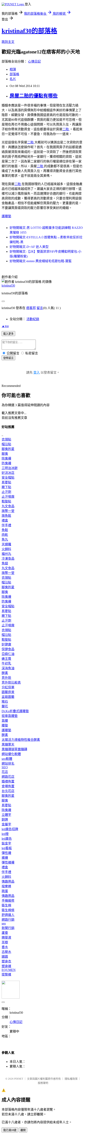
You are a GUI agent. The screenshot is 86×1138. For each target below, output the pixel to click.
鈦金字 (6, 843)
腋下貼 (6, 487)
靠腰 (5, 720)
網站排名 (8, 763)
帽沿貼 (6, 444)
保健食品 (8, 649)
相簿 (13, 69)
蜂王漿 (6, 658)
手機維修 (8, 900)
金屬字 (6, 824)
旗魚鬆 (6, 515)
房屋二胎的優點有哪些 (34, 95)
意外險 (6, 677)
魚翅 (5, 563)
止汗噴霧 (8, 496)
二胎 (66, 129)
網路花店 (8, 776)
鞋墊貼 (6, 501)
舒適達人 (8, 915)
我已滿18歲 (9, 1130)
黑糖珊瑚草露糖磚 (14, 749)
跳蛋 (5, 891)
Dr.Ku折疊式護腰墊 (15, 711)
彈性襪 (6, 853)
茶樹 (5, 942)
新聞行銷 (8, 928)
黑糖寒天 (8, 744)
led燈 (5, 834)
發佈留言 (8, 357)
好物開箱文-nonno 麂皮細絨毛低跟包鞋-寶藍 (41, 261)
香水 (5, 947)
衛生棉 (6, 905)
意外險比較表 (11, 682)
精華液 (6, 937)
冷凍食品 (8, 558)
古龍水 (6, 951)
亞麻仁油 (8, 654)
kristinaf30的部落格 (29, 30)
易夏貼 (6, 482)
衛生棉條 (8, 910)
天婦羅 (6, 544)
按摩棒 (6, 886)
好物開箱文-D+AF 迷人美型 (29, 246)
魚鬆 (5, 530)
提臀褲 (6, 974)
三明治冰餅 (10, 468)
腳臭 (5, 453)
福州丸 (6, 553)
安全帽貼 (8, 477)
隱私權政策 (71, 1078)
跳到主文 (8, 41)
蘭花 (5, 706)
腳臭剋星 (8, 449)
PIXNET (18, 1078)
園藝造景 (8, 692)
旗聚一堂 (8, 511)
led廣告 (7, 838)
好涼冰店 (8, 472)
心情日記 (34, 61)
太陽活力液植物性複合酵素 (21, 739)
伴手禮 (6, 525)
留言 (40, 308)
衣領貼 (6, 439)
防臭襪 (6, 463)
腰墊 (5, 725)
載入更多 (8, 333)
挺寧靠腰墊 (10, 716)
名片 (13, 79)
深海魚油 (8, 668)
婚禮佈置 (8, 781)
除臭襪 (6, 458)
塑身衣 (6, 961)
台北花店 (8, 791)
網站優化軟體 (11, 754)
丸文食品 (8, 506)
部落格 (14, 74)
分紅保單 (8, 687)
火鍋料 (6, 549)
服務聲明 (43, 1082)
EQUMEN (9, 970)
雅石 (5, 701)
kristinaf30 (8, 285)
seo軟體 (7, 758)
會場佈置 (8, 786)
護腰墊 (6, 216)
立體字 (6, 814)
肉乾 (5, 534)
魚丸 (5, 539)
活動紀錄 (32, 319)
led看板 (7, 848)
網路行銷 (8, 919)
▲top (5, 326)
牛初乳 (6, 663)
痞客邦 (31, 308)
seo (4, 923)
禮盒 (5, 520)
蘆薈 (5, 932)
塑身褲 (6, 966)
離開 (23, 1130)
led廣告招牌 (10, 829)
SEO (5, 767)
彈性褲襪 (8, 862)
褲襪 (5, 857)
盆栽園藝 (8, 696)
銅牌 (5, 819)
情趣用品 (8, 881)
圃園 (5, 956)
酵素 (5, 673)
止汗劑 (6, 492)
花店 (5, 772)
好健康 (6, 644)
